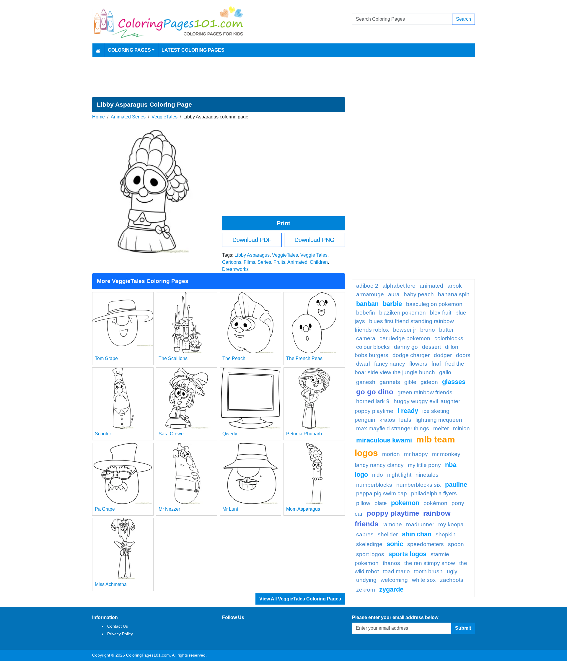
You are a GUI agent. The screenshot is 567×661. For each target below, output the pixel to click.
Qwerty (229, 433)
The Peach (233, 358)
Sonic (395, 544)
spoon (456, 544)
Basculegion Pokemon (434, 304)
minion (461, 428)
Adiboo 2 (367, 286)
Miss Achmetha (111, 584)
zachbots (451, 580)
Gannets (389, 382)
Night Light (399, 475)
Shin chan (416, 534)
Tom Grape (106, 358)
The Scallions (173, 358)
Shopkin (446, 534)
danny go (406, 347)
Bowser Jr (404, 330)
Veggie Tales (314, 255)
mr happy (416, 454)
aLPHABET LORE (399, 286)
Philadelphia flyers (434, 493)
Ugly (452, 571)
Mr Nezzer (169, 509)
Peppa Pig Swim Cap (381, 493)
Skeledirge (369, 544)
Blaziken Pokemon (402, 313)
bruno (427, 330)
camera (365, 338)
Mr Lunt (230, 509)
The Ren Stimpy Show (429, 563)
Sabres (365, 534)
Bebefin (365, 313)
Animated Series (128, 116)
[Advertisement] (283, 77)
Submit (463, 628)
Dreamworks (235, 269)
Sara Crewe (171, 433)
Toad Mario (396, 571)
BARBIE (392, 303)
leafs (405, 420)
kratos (387, 420)
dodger (443, 355)
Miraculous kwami (384, 440)
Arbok (454, 286)
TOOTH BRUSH (428, 571)
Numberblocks (374, 485)
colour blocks (373, 347)
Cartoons (231, 262)
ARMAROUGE (370, 294)
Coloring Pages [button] (129, 50)
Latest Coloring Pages (193, 50)
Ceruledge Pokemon (404, 338)
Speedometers (425, 544)
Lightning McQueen (439, 420)
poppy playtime (393, 513)
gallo (445, 372)
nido (377, 475)
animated (431, 286)
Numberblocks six (418, 485)
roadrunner (420, 524)
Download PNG (314, 240)
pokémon (435, 503)
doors (463, 355)
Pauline (456, 484)
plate (380, 503)
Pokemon (405, 503)
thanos (391, 563)
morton (391, 454)
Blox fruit (440, 313)
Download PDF (251, 240)
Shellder (388, 534)
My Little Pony (424, 465)
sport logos (370, 554)
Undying (366, 580)
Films (249, 262)
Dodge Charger (411, 355)
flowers (418, 364)
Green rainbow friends (424, 392)
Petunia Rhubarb (304, 433)
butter (446, 330)
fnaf (436, 364)
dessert (431, 347)
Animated (297, 262)
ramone (392, 524)
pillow (363, 503)
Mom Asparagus (303, 509)
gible (410, 382)
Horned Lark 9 (373, 401)
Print (283, 223)
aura (394, 294)
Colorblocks (448, 338)
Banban (367, 303)
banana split (453, 294)
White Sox (424, 580)
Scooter (103, 433)
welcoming (394, 580)
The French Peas (304, 358)
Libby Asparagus (252, 255)
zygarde (391, 589)
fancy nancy (389, 364)
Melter (441, 428)
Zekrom (365, 590)
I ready (407, 410)
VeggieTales (164, 116)
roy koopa (451, 524)
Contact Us (117, 626)
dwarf (363, 364)
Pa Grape (105, 509)
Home (98, 116)
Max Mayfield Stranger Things (392, 428)
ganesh (365, 382)
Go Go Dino (374, 392)
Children (319, 262)
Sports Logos (407, 554)
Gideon (429, 382)
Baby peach (419, 294)
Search (463, 19)
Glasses (453, 381)
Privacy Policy (120, 633)
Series (264, 262)
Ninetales (427, 475)
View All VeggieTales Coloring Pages (300, 598)
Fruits (279, 262)
